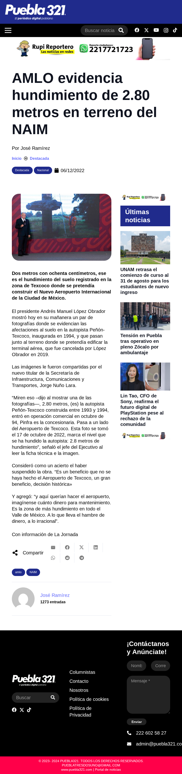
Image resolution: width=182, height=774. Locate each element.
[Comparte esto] (67, 547)
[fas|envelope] (131, 744)
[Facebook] (137, 30)
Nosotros (78, 690)
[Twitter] (146, 30)
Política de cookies (89, 699)
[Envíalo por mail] (53, 547)
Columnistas (82, 672)
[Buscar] (121, 30)
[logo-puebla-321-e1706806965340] (35, 12)
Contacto (78, 681)
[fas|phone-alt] (131, 733)
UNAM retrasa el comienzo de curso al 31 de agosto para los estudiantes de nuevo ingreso (144, 281)
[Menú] (8, 30)
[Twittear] (81, 547)
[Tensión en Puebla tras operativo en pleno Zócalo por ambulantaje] (145, 305)
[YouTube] (156, 30)
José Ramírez (35, 148)
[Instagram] (166, 30)
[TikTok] (175, 30)
